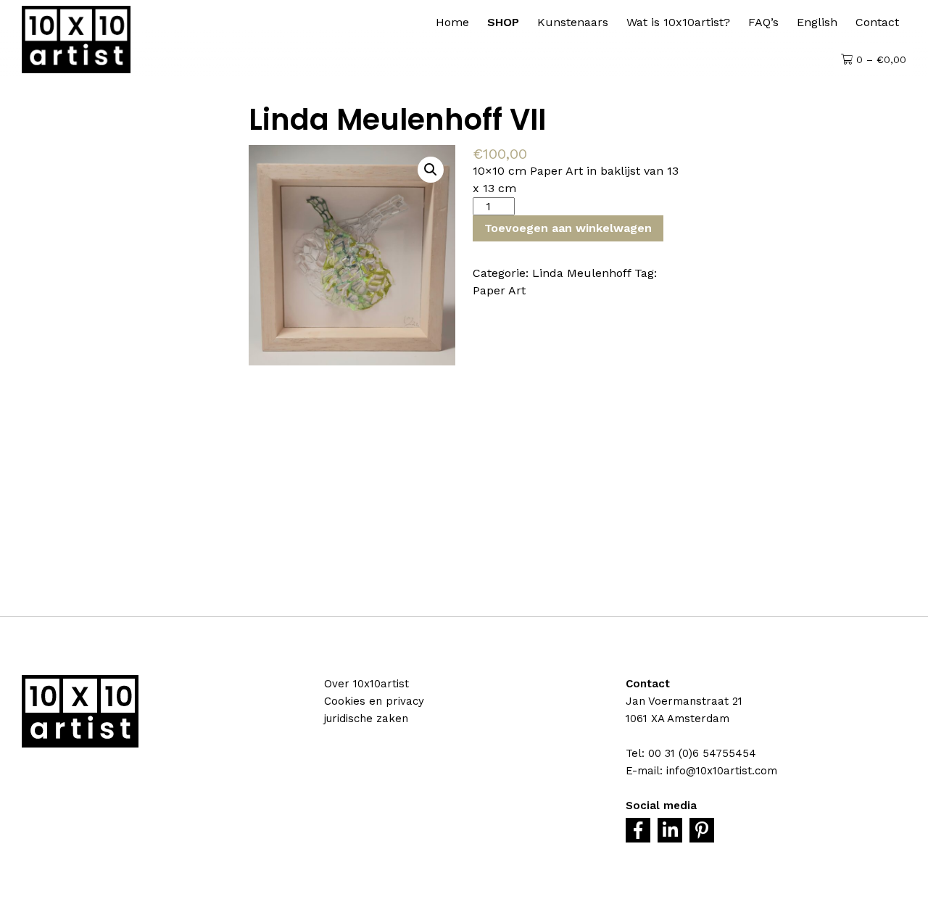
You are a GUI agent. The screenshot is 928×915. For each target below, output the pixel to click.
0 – (879, 59)
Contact (877, 22)
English (817, 22)
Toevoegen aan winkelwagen (568, 228)
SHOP (503, 22)
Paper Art (499, 290)
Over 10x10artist (366, 683)
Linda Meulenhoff (581, 273)
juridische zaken (366, 718)
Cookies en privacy (374, 701)
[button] (431, 170)
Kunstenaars (572, 22)
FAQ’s (763, 22)
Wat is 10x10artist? (678, 22)
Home (452, 22)
